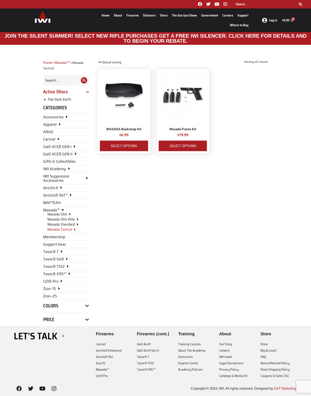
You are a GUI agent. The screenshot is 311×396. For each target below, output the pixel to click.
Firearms (132, 15)
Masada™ (62, 62)
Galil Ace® (144, 344)
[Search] (300, 4)
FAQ (263, 356)
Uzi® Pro (102, 375)
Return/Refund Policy (274, 363)
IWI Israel (225, 356)
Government (209, 15)
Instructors (185, 356)
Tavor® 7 (143, 356)
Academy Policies (190, 369)
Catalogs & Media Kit (233, 375)
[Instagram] (225, 4)
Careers (227, 15)
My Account (268, 350)
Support (242, 15)
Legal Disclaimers (231, 363)
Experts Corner (188, 363)
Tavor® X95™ (146, 369)
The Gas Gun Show (184, 15)
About (118, 15)
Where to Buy (239, 25)
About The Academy (191, 350)
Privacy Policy (229, 369)
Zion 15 (100, 363)
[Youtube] (217, 4)
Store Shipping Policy (275, 369)
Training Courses (189, 344)
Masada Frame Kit (182, 129)
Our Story (225, 344)
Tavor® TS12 (145, 363)
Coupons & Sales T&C (274, 375)
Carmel (101, 344)
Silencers (149, 15)
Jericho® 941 (104, 356)
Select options (124, 146)
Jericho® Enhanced (108, 350)
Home (106, 15)
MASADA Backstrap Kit (123, 129)
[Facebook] (200, 4)
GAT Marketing (285, 388)
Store (164, 15)
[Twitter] (208, 4)
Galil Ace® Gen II (148, 350)
